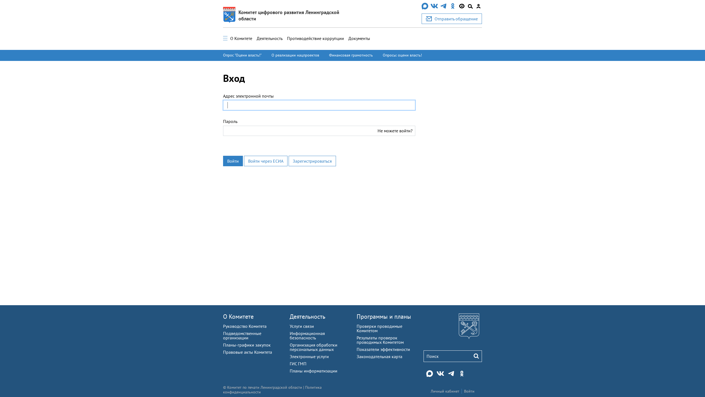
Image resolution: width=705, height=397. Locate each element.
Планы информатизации (313, 371)
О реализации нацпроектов (295, 55)
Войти (233, 161)
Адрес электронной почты (248, 96)
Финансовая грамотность (351, 55)
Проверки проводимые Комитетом (379, 328)
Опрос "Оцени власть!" (242, 55)
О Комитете (241, 38)
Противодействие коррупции (315, 38)
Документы (359, 38)
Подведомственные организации (242, 335)
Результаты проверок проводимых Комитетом (380, 340)
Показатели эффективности (383, 349)
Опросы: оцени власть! (402, 55)
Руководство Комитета (245, 326)
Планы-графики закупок (247, 345)
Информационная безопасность (307, 335)
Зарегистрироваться (312, 161)
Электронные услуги (309, 356)
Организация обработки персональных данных (313, 347)
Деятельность (270, 38)
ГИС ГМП (298, 363)
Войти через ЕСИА (265, 161)
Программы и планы (384, 316)
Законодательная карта (379, 356)
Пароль (230, 121)
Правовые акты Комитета (247, 352)
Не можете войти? (395, 130)
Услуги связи (302, 326)
